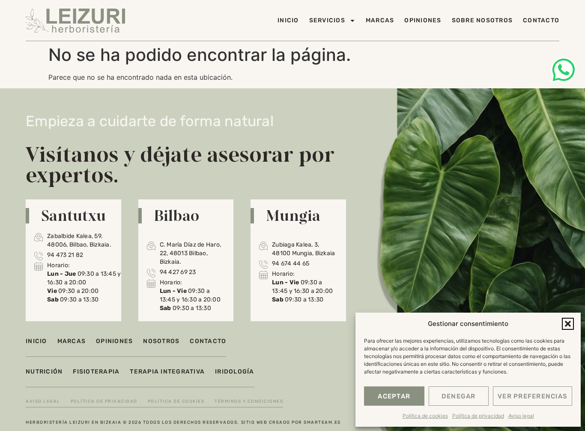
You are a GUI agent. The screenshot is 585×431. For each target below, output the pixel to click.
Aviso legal (521, 416)
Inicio (288, 20)
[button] (568, 323)
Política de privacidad (478, 416)
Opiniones (422, 20)
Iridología (234, 371)
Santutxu (73, 215)
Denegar (459, 396)
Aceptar (394, 396)
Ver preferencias (532, 396)
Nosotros (161, 341)
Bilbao (177, 215)
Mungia (293, 215)
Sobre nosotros (482, 20)
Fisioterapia (96, 371)
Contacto (541, 20)
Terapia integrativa (167, 371)
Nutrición (44, 371)
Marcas (380, 20)
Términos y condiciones (249, 401)
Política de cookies (425, 416)
